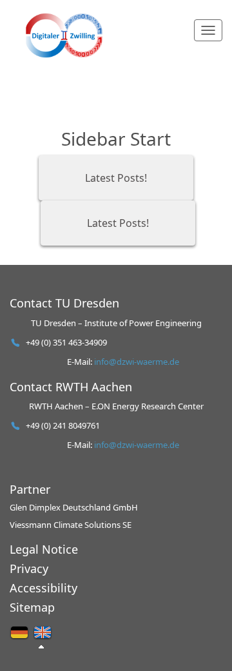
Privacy (29, 568)
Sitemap (32, 607)
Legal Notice (44, 549)
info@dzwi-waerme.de (136, 361)
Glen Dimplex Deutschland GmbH (74, 507)
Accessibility (43, 588)
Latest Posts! (116, 178)
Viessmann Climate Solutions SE (70, 524)
